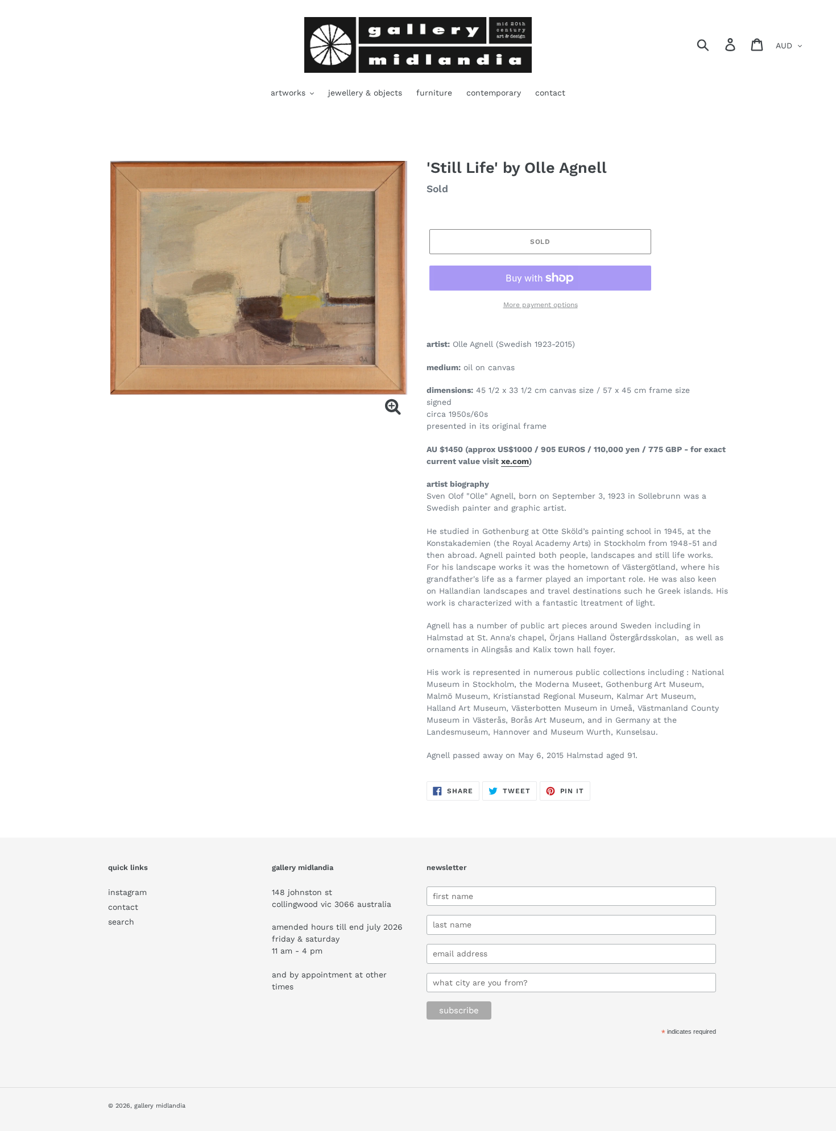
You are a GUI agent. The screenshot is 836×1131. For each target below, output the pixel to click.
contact (123, 907)
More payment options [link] (540, 305)
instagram (127, 892)
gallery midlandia (159, 1105)
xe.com (515, 461)
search (121, 921)
